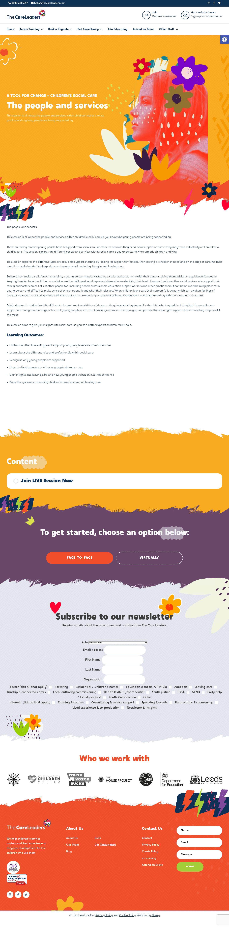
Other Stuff (166, 29)
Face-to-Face (80, 558)
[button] (224, 39)
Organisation (93, 679)
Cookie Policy (150, 851)
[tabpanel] (114, 305)
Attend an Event (143, 29)
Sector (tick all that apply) (28, 687)
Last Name (92, 669)
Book (98, 838)
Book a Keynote (58, 29)
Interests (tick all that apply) (30, 702)
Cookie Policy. (127, 915)
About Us (72, 838)
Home (10, 29)
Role (85, 642)
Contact (147, 838)
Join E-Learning (117, 29)
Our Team (72, 845)
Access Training (29, 29)
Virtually (149, 558)
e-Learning (149, 858)
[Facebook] (214, 3)
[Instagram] (209, 3)
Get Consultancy (88, 29)
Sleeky (156, 915)
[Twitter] (219, 3)
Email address (93, 650)
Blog (69, 851)
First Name (93, 659)
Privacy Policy (150, 845)
